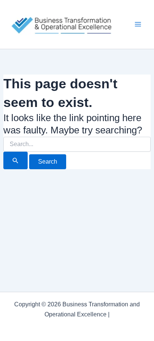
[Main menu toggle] (138, 24)
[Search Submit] (15, 160)
